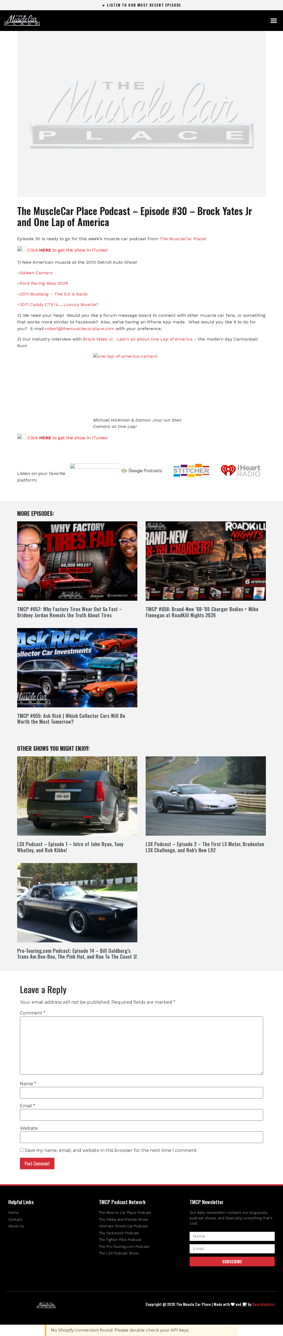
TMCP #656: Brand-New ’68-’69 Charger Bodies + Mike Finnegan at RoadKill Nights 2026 (202, 612)
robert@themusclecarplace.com (79, 328)
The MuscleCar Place (182, 238)
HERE (45, 250)
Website (29, 1128)
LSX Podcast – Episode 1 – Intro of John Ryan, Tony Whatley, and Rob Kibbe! (70, 847)
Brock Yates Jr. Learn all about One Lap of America (138, 339)
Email (27, 1106)
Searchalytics (263, 1304)
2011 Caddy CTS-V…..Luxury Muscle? (59, 304)
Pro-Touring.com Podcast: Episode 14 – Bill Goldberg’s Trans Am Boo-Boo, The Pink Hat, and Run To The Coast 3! (77, 953)
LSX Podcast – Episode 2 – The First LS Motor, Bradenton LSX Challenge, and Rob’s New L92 (205, 847)
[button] (273, 20)
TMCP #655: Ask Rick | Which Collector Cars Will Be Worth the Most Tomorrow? (71, 718)
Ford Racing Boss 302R (44, 283)
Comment (32, 1013)
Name (28, 1084)
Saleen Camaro (36, 272)
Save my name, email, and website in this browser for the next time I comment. (111, 1150)
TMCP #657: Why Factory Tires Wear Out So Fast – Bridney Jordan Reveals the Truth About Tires (69, 612)
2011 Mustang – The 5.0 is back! (54, 294)
